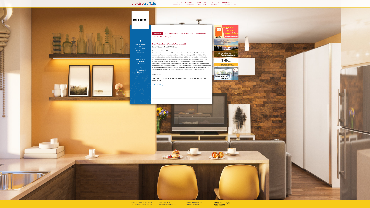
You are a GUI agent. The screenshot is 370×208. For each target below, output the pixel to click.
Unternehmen (157, 33)
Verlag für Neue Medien (145, 202)
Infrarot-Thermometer (187, 33)
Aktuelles (212, 3)
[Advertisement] (226, 109)
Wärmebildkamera (201, 33)
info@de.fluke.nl (140, 63)
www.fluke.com (141, 70)
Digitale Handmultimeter (171, 33)
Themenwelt (189, 3)
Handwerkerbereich (227, 3)
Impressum (189, 204)
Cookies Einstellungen (158, 85)
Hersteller (201, 3)
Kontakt (188, 202)
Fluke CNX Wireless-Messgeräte (162, 37)
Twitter (141, 74)
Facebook (141, 72)
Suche (177, 3)
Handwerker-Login (197, 202)
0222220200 (141, 59)
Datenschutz (196, 204)
